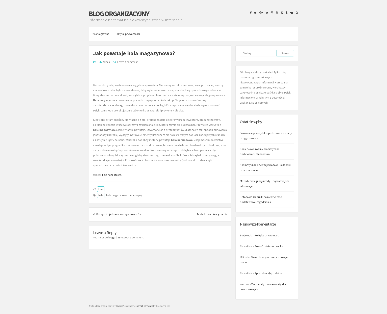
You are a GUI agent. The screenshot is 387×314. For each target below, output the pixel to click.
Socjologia (246, 235)
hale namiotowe (111, 175)
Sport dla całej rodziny (268, 273)
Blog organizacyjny (119, 13)
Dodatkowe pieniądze (212, 214)
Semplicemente (144, 305)
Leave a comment (127, 62)
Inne (100, 189)
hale (100, 195)
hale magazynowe (116, 195)
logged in (114, 237)
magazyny (136, 195)
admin (106, 62)
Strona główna (100, 34)
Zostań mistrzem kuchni (269, 246)
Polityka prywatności (127, 34)
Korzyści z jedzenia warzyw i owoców (118, 214)
